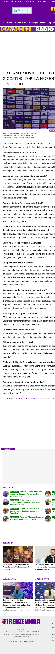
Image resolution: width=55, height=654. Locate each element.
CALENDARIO (42, 1)
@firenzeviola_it (26, 135)
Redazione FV (9, 135)
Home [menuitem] (9, 23)
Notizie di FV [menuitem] (20, 23)
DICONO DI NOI (16, 1)
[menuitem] (3, 23)
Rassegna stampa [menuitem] (37, 23)
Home (6, 1)
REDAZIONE (29, 1)
